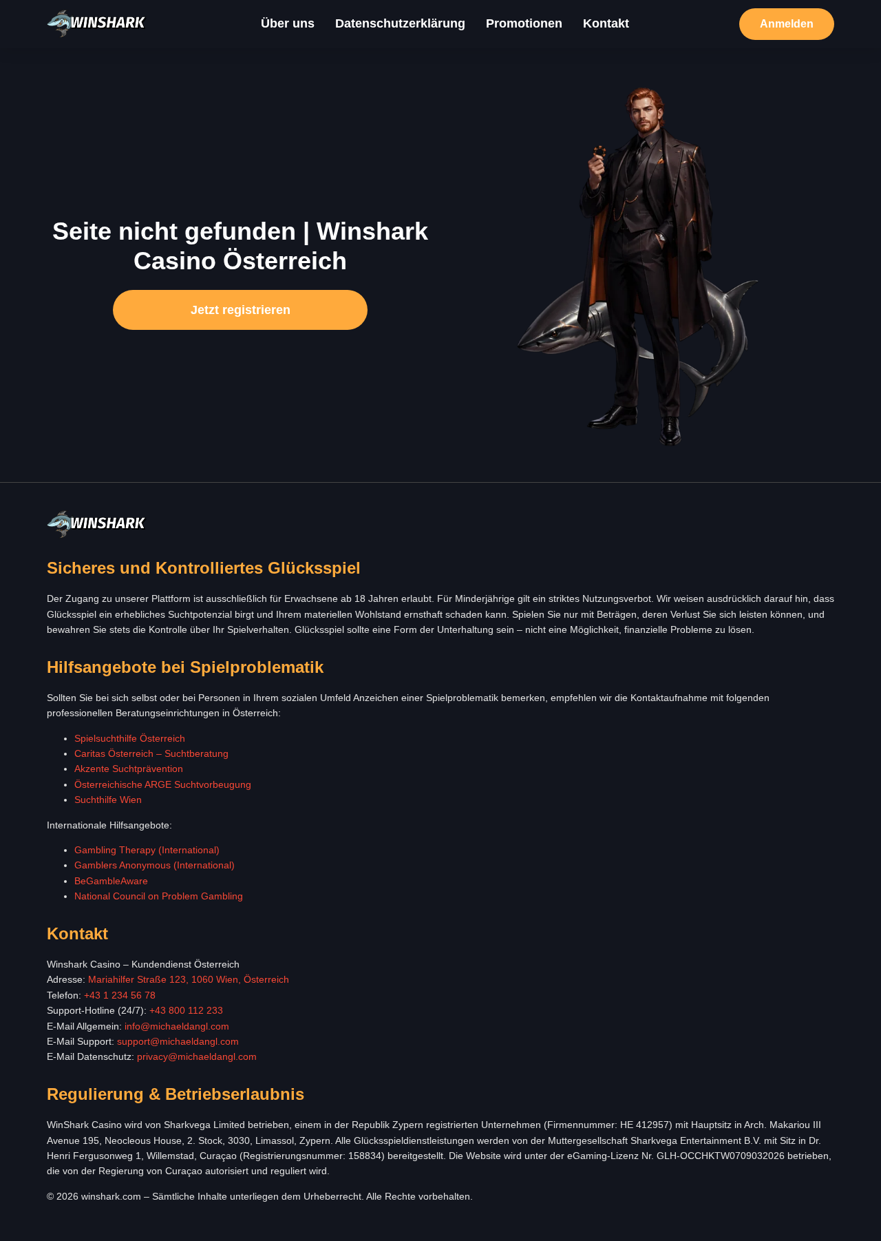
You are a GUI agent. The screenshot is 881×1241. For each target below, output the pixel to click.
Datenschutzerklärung (400, 23)
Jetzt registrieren (240, 310)
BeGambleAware (111, 880)
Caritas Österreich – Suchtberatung (151, 753)
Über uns (288, 23)
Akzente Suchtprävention (128, 768)
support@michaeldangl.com (178, 1041)
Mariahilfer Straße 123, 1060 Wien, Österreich (188, 979)
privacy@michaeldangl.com (197, 1056)
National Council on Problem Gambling (158, 895)
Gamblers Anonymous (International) (154, 864)
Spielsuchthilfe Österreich (129, 738)
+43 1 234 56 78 (120, 995)
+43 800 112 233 (186, 1010)
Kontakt (606, 23)
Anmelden (787, 24)
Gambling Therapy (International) (147, 849)
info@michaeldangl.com (177, 1026)
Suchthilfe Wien (108, 799)
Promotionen (524, 23)
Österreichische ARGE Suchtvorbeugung (162, 784)
